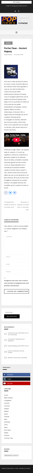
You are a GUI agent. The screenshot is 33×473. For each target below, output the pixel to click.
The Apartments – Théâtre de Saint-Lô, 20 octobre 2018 (10, 204)
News (6, 427)
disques (6, 411)
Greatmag (21, 468)
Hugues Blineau (8, 54)
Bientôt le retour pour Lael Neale (17, 357)
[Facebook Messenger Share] (14, 192)
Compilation (7, 400)
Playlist (6, 433)
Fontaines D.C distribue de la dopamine (16, 6)
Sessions (6, 435)
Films (5, 419)
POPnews (23, 23)
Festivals (6, 416)
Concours (7, 406)
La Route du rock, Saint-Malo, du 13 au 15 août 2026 (18, 333)
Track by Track (8, 438)
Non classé (7, 430)
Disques (8, 43)
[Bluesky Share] (10, 192)
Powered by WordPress (7, 468)
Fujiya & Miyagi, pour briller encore (18, 346)
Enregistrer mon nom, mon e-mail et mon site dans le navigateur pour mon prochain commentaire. (16, 283)
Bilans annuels (8, 398)
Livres (6, 425)
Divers (6, 414)
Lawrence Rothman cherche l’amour (16, 351)
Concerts (6, 403)
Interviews (7, 422)
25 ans (6, 395)
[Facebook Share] (6, 192)
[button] (15, 11)
